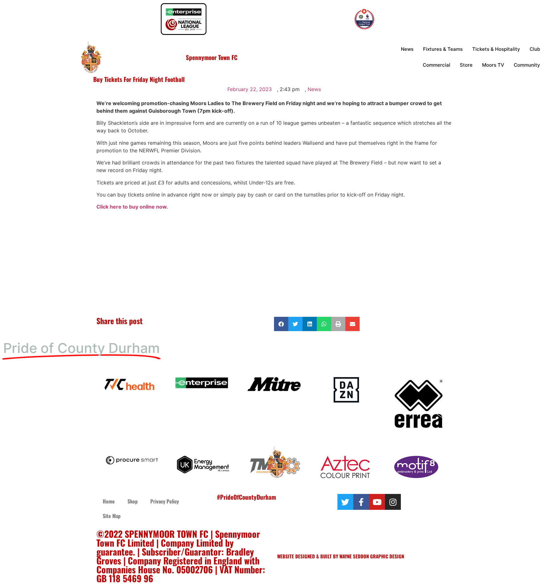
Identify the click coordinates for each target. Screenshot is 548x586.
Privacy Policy (164, 501)
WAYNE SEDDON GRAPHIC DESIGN (371, 556)
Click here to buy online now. (132, 206)
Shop (132, 501)
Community (527, 65)
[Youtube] (377, 502)
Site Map (112, 516)
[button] (281, 324)
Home (109, 501)
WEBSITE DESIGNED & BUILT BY (308, 556)
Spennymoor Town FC (212, 57)
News (407, 49)
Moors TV (493, 65)
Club (535, 49)
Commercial (436, 65)
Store (466, 65)
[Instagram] (393, 502)
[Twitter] (345, 502)
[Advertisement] (274, 266)
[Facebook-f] (361, 502)
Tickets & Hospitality (496, 49)
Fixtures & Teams (443, 49)
